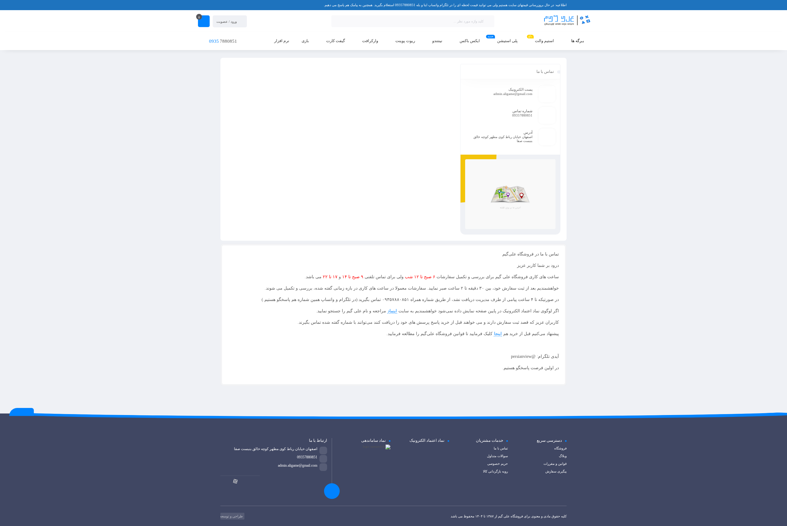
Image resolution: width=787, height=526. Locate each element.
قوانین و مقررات (555, 463)
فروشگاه (560, 448)
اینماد (392, 311)
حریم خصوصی (497, 463)
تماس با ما (501, 448)
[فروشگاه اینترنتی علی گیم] (545, 20)
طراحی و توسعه (231, 516)
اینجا (498, 333)
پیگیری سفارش (556, 471)
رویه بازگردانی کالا (495, 471)
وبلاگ (563, 456)
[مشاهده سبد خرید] (203, 22)
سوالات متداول (497, 456)
